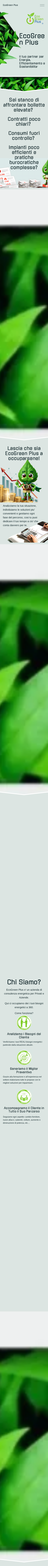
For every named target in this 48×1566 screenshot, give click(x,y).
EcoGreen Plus (10, 5)
